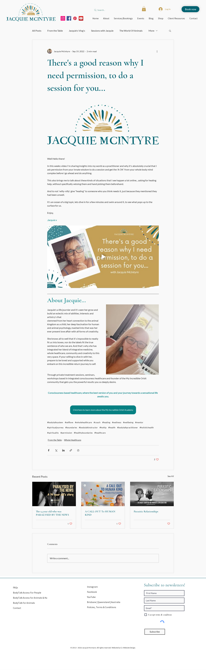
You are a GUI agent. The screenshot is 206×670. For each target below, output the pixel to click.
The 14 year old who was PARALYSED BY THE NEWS (52, 513)
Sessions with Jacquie (102, 30)
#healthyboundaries (83, 432)
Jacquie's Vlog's (77, 30)
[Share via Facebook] (48, 450)
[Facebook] (69, 18)
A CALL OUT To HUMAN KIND (100, 513)
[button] (144, 8)
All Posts (36, 30)
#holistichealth (147, 427)
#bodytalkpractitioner (127, 427)
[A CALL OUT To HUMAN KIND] (103, 494)
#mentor (139, 422)
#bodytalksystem (55, 422)
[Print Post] (78, 450)
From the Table (55, 30)
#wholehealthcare (83, 422)
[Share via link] (70, 450)
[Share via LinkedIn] (63, 450)
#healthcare (100, 432)
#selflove (69, 422)
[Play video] (103, 256)
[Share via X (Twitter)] (56, 450)
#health (111, 427)
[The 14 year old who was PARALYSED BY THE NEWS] (54, 494)
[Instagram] (63, 18)
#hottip (103, 427)
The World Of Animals (131, 30)
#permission (66, 432)
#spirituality (53, 432)
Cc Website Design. (128, 648)
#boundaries (71, 427)
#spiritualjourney (55, 427)
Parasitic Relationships (146, 511)
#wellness (116, 422)
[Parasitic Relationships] (152, 494)
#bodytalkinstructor (88, 427)
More (151, 30)
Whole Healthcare (72, 440)
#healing (106, 422)
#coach (97, 422)
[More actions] (157, 51)
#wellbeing (128, 422)
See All (171, 476)
